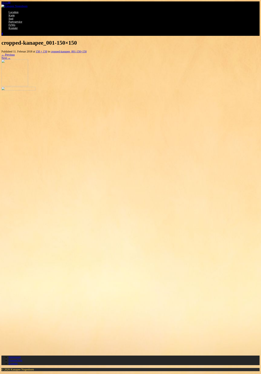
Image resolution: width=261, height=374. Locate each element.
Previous (8, 54)
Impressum (15, 357)
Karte (12, 15)
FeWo (12, 24)
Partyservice (15, 21)
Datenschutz (15, 360)
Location (13, 12)
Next (5, 57)
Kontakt (13, 28)
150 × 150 (41, 51)
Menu (4, 2)
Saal (11, 18)
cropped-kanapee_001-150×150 (69, 51)
